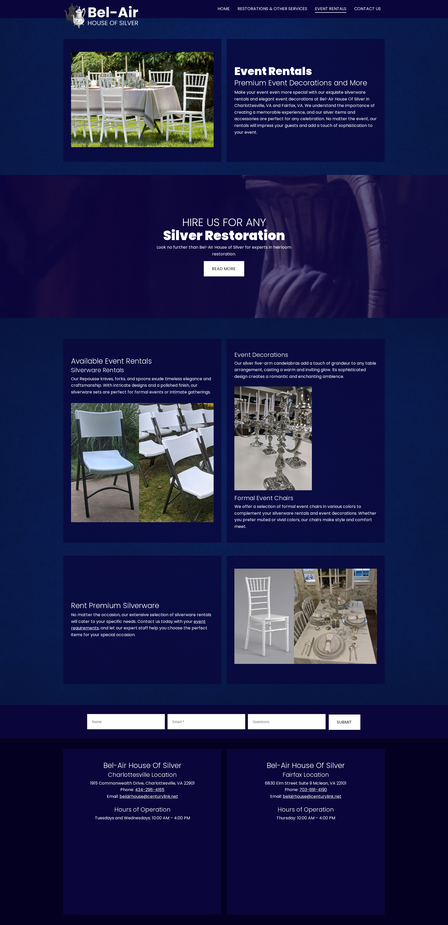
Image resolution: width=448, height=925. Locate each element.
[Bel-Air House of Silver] (101, 9)
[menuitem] (224, 9)
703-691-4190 (313, 790)
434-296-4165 (149, 790)
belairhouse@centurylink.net (149, 796)
